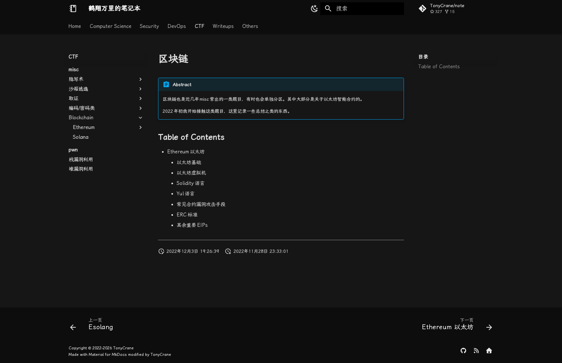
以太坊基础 (189, 162)
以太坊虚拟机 (191, 173)
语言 (191, 183)
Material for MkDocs (108, 354)
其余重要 (192, 225)
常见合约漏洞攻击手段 (201, 204)
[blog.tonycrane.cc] (476, 351)
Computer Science (110, 26)
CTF (199, 26)
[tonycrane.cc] (489, 351)
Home (75, 26)
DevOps (177, 26)
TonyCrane (123, 348)
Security (149, 26)
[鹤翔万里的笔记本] (73, 8)
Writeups (223, 26)
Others (251, 26)
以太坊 (186, 152)
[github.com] (463, 351)
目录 (423, 57)
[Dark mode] (313, 8)
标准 (187, 215)
